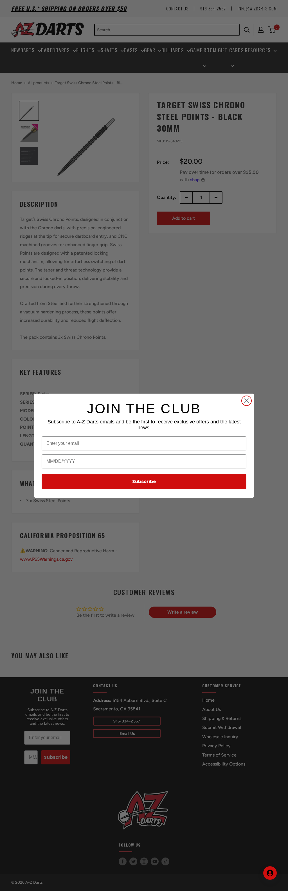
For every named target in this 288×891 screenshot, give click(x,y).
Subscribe (144, 481)
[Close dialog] (246, 401)
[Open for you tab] (270, 873)
